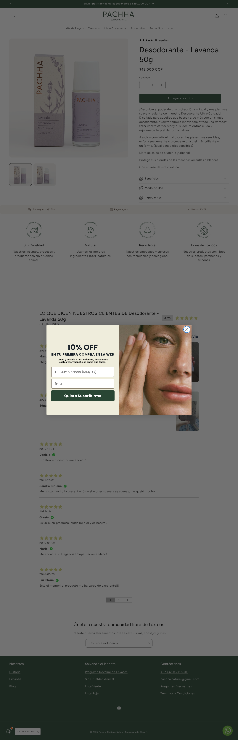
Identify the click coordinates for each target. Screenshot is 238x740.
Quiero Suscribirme (82, 395)
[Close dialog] (187, 329)
